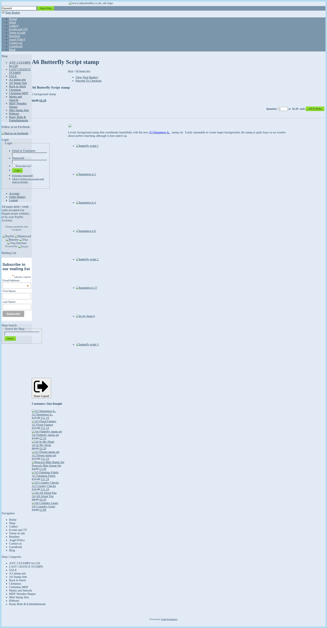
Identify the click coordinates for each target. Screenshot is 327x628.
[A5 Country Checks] (45, 482)
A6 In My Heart (41, 445)
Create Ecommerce (169, 619)
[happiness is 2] (86, 174)
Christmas (15, 89)
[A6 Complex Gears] (45, 503)
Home (12, 519)
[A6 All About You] (44, 492)
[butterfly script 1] (87, 145)
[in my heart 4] (85, 316)
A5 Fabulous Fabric (44, 475)
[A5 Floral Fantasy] (44, 421)
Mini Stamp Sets (19, 110)
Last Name (9, 301)
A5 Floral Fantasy (42, 424)
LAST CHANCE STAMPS (19, 71)
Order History (17, 196)
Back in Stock (17, 86)
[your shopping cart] (3, 12)
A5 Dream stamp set (44, 455)
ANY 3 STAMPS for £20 (24, 563)
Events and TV (18, 530)
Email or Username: (24, 150)
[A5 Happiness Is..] (44, 411)
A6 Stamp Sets (18, 83)
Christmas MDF (18, 93)
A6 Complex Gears (43, 506)
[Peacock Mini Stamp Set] (48, 462)
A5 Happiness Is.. (42, 414)
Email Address (15, 280)
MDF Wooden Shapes (22, 593)
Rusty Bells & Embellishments (18, 118)
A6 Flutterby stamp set (45, 435)
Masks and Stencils (15, 98)
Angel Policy (17, 540)
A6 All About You (43, 496)
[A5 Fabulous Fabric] (45, 472)
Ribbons (14, 113)
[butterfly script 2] (87, 259)
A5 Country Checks (44, 486)
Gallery (13, 526)
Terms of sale (17, 533)
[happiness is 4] (86, 202)
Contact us (15, 543)
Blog (12, 550)
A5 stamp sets (17, 79)
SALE (13, 76)
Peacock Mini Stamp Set (46, 465)
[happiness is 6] (86, 231)
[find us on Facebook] (15, 133)
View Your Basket (86, 77)
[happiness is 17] (86, 287)
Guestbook (15, 547)
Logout (13, 200)
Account (14, 193)
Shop (70, 71)
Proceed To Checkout (88, 80)
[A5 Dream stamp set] (45, 452)
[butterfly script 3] (87, 344)
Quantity (271, 108)
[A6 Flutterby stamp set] (47, 431)
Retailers (14, 536)
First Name (9, 291)
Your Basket (12, 12)
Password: (18, 158)
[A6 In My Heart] (43, 441)
